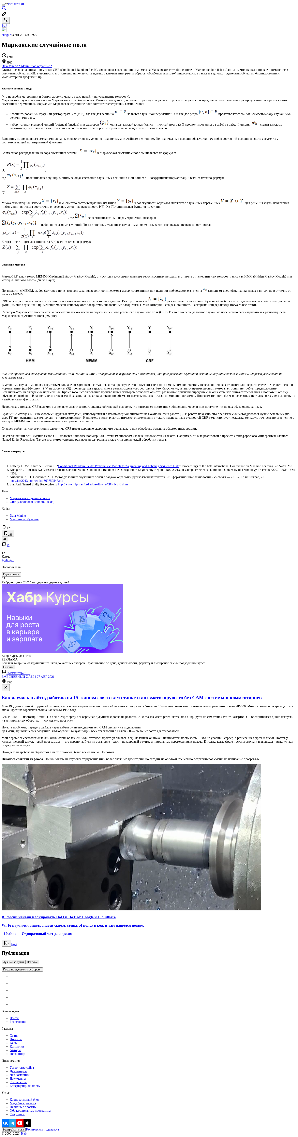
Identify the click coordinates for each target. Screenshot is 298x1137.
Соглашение (18, 1082)
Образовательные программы (30, 1110)
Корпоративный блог (24, 1099)
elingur (6, 35)
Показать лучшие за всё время (22, 969)
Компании (17, 1046)
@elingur (8, 560)
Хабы (13, 1042)
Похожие (32, 962)
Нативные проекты (23, 1107)
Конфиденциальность (25, 1086)
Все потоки (16, 3)
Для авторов (18, 1071)
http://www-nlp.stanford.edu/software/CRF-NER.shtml (93, 484)
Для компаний (20, 1075)
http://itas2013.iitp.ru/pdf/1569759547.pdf (36, 480)
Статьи (14, 1035)
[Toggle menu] (3, 4)
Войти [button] (6, 25)
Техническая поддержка (42, 1129)
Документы (18, 1078)
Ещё (14, 944)
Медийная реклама (23, 1103)
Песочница (17, 1053)
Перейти (8, 667)
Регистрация (18, 1021)
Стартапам (17, 1114)
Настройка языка (13, 1129)
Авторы (15, 1050)
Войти (14, 1018)
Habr (24, 1133)
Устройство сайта (22, 1067)
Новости (16, 1039)
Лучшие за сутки (13, 962)
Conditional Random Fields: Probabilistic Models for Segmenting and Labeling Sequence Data (118, 466)
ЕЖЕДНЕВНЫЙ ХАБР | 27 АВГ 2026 (28, 676)
